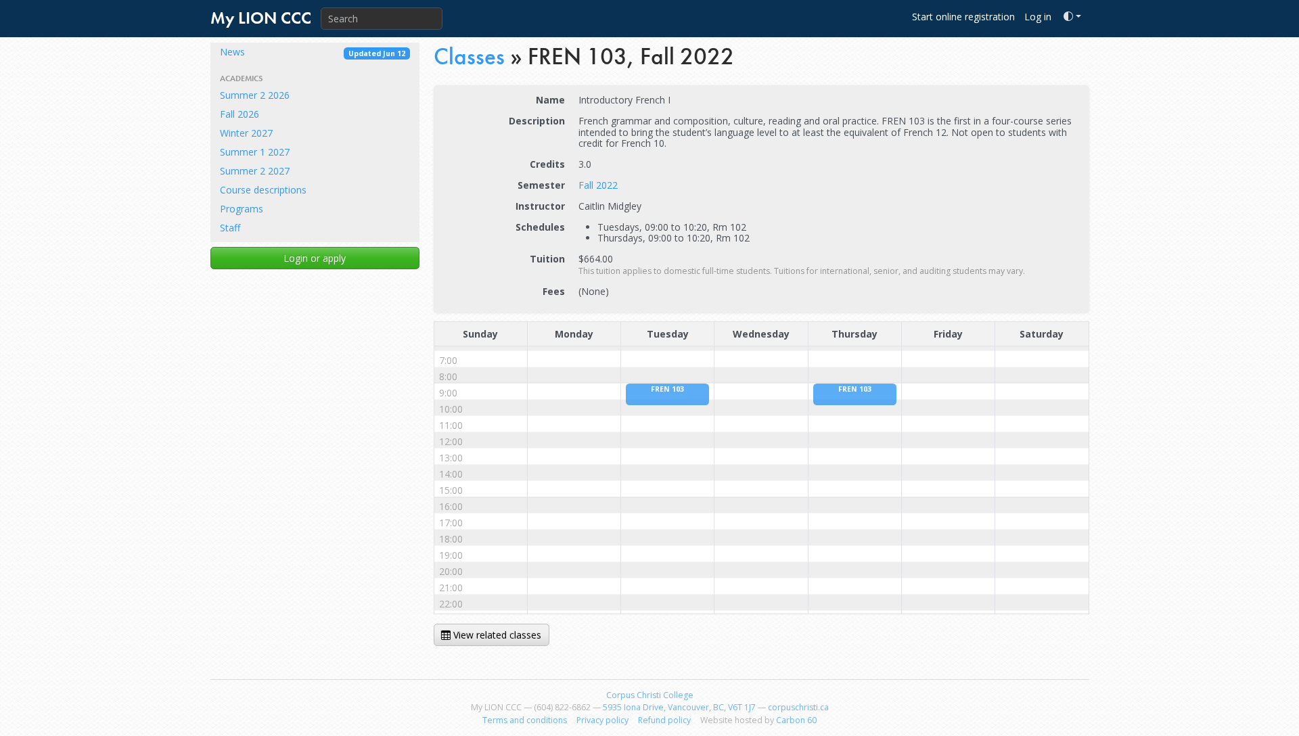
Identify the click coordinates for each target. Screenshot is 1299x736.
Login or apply (314, 258)
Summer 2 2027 (255, 170)
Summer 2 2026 (255, 95)
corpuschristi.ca (798, 707)
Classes (469, 56)
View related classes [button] (496, 634)
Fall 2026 (239, 114)
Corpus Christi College (649, 695)
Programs (241, 208)
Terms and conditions (524, 720)
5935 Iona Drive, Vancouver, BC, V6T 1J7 (679, 707)
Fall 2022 (598, 185)
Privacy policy (602, 720)
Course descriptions (263, 189)
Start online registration (963, 16)
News (312, 51)
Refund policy (664, 720)
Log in (1037, 16)
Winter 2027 (246, 133)
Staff (230, 227)
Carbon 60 (796, 720)
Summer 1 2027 (255, 151)
